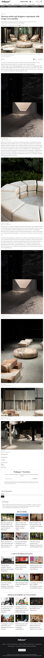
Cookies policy (38, 644)
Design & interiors (17, 4)
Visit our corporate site (33, 654)
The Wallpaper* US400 (24, 6)
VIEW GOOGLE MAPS (6, 491)
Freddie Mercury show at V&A (12, 6)
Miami (2, 464)
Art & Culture (24, 4)
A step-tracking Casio (35, 6)
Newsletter (41, 59)
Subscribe (37, 1)
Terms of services (16, 481)
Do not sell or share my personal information (26, 646)
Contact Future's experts (12, 644)
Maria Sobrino (4, 25)
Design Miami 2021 (18, 66)
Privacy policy (32, 644)
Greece (38, 229)
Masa (11, 67)
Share (3, 59)
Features (19, 25)
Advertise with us (11, 646)
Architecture (10, 4)
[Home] (5, 4)
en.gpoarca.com (4, 457)
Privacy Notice (33, 481)
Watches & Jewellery (32, 4)
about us (4, 644)
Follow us (36, 59)
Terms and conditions (23, 644)
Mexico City (36, 66)
